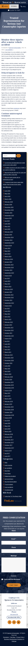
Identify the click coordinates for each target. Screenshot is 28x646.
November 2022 (9, 297)
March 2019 (8, 399)
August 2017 (8, 450)
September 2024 (9, 243)
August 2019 (8, 390)
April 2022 (7, 316)
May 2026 (7, 193)
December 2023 (9, 265)
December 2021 (9, 327)
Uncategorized (9, 490)
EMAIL (15, 6)
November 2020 (9, 360)
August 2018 (8, 418)
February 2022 (9, 322)
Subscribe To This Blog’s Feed (13, 496)
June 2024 (7, 248)
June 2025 (7, 223)
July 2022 (7, 308)
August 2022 (8, 306)
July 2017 (7, 453)
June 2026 (7, 191)
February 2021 (9, 355)
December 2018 (9, 407)
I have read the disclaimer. (12, 579)
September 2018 (9, 415)
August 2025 (8, 218)
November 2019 (9, 385)
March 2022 (8, 319)
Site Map (12, 637)
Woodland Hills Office (14, 617)
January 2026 (8, 204)
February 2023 (9, 289)
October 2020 (8, 363)
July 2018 (7, 420)
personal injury (9, 479)
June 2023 (7, 281)
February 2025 (9, 232)
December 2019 (9, 382)
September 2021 (9, 336)
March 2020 (8, 374)
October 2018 (8, 412)
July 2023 (7, 278)
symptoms (16, 108)
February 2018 (9, 434)
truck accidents (9, 487)
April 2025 (7, 229)
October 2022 (8, 300)
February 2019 (9, 401)
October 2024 (8, 240)
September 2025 (9, 215)
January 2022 (8, 325)
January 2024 (8, 262)
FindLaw (14, 641)
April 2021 (7, 349)
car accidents (9, 50)
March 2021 (8, 352)
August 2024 (8, 245)
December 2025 (9, 207)
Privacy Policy (20, 637)
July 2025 (7, 221)
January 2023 (8, 292)
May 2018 (7, 426)
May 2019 (7, 393)
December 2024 (9, 237)
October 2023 (8, 270)
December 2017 (9, 440)
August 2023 (8, 275)
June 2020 (7, 366)
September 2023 (9, 273)
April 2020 (7, 371)
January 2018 (8, 437)
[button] (4, 6)
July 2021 (7, 341)
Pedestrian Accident (10, 476)
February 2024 (9, 259)
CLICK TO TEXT (15, 10)
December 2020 (9, 357)
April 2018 (7, 429)
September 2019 (9, 388)
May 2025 (7, 226)
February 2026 (9, 202)
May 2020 (7, 368)
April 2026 (7, 196)
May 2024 (7, 251)
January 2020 (8, 379)
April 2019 (7, 396)
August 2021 (8, 338)
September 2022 (9, 303)
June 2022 (7, 311)
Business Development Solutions (13, 639)
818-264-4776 (14, 614)
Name (14, 530)
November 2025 (9, 210)
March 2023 (8, 286)
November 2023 (9, 267)
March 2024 (8, 256)
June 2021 (7, 344)
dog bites (7, 471)
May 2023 (7, 284)
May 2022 (7, 314)
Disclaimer (14, 576)
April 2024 (7, 254)
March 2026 (8, 199)
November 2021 (9, 330)
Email (13, 539)
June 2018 (7, 423)
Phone (13, 547)
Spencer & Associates (15, 48)
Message (14, 556)
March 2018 (8, 431)
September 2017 (9, 448)
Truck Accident (9, 484)
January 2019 (8, 404)
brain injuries (8, 465)
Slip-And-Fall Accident (11, 482)
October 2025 (8, 213)
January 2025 (8, 234)
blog (6, 462)
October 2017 (8, 445)
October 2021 (8, 333)
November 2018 (9, 409)
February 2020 (9, 377)
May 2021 (7, 347)
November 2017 (9, 442)
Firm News (8, 473)
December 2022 (9, 295)
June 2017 (7, 456)
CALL (24, 6)
